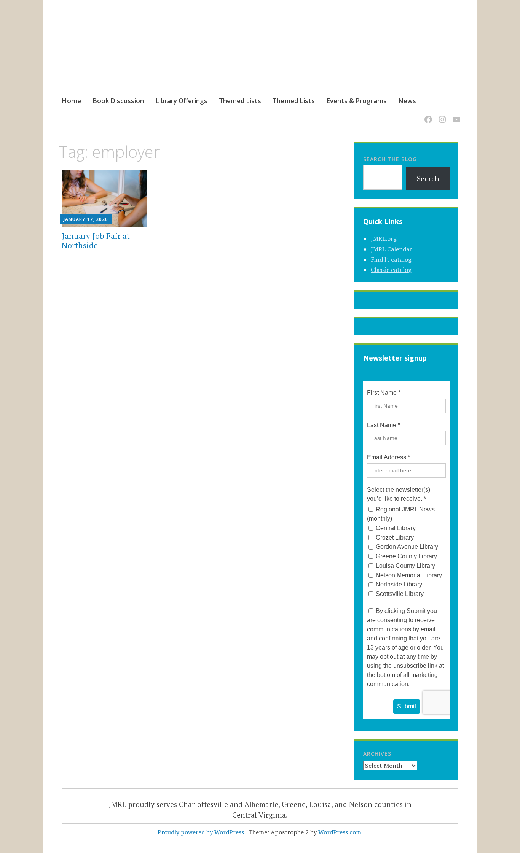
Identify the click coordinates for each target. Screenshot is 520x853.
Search (428, 178)
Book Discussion (118, 100)
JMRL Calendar (391, 249)
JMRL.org (384, 238)
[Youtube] (455, 114)
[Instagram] (441, 114)
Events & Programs (356, 100)
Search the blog (390, 159)
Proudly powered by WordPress (201, 832)
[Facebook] (427, 114)
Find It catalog (391, 259)
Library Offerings (181, 100)
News (407, 100)
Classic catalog (391, 269)
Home (71, 100)
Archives (377, 753)
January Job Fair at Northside (96, 240)
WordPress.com (339, 832)
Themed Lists (240, 100)
